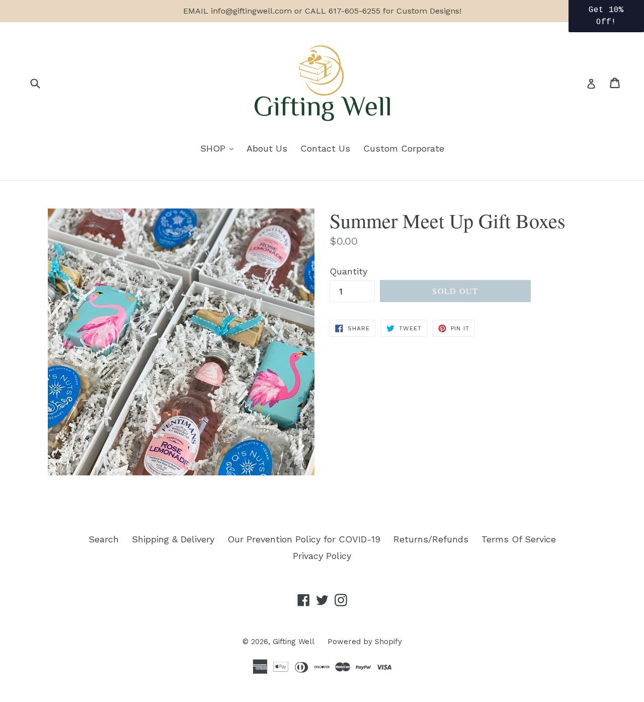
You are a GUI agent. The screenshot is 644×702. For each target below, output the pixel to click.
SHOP (219, 148)
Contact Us (325, 148)
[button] (606, 16)
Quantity (348, 271)
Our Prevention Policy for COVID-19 (303, 539)
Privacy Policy (322, 555)
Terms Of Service (518, 539)
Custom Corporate (403, 148)
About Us (267, 148)
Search (104, 539)
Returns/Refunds (430, 539)
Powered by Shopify (365, 641)
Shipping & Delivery (173, 539)
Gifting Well (293, 641)
